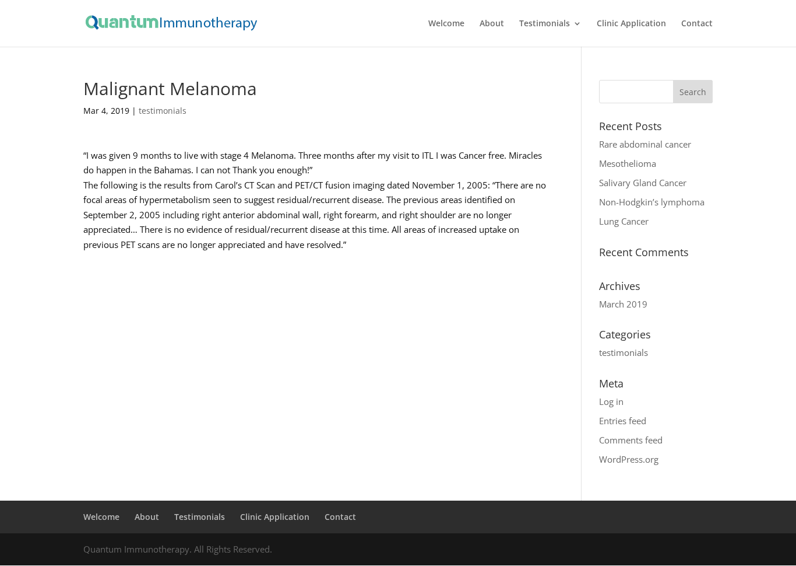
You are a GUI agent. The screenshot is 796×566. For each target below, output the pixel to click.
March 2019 (623, 304)
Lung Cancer (624, 221)
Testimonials (544, 24)
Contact (697, 24)
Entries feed (622, 421)
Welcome (446, 24)
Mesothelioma (627, 163)
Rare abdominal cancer (645, 144)
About (492, 24)
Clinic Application (631, 24)
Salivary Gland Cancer (642, 182)
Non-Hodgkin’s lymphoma (652, 202)
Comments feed (631, 440)
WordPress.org (628, 459)
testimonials (162, 110)
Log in (611, 401)
